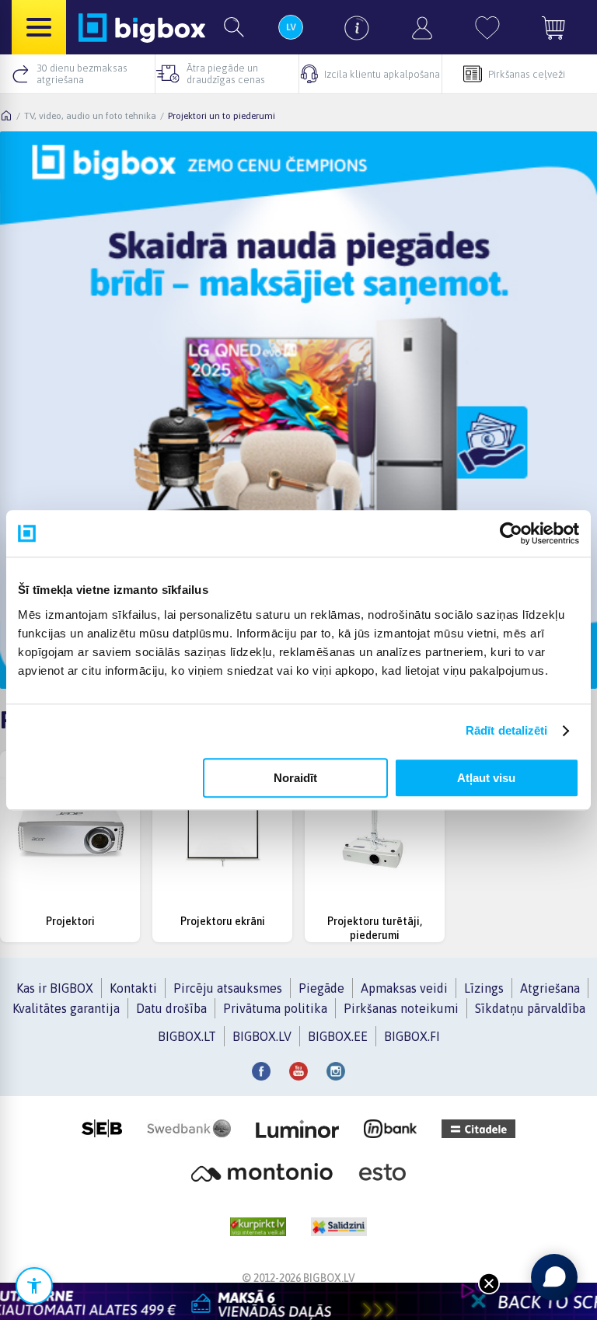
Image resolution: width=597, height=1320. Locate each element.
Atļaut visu (486, 777)
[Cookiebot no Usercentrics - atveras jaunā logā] (511, 533)
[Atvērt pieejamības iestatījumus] (34, 1285)
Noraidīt (295, 777)
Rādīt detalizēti (507, 730)
